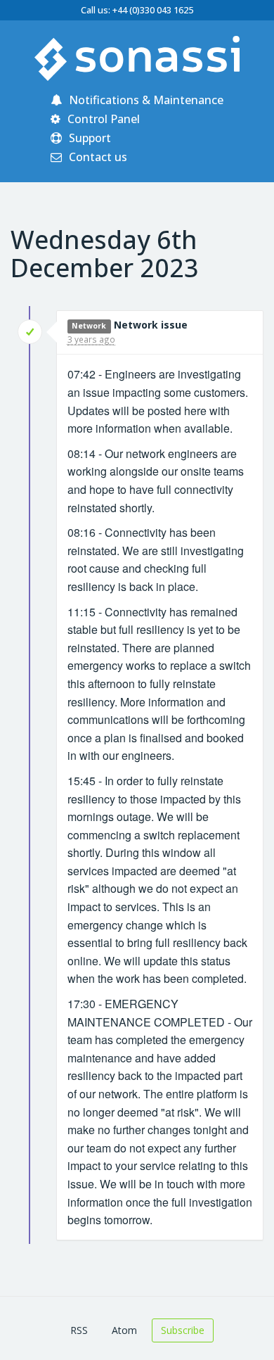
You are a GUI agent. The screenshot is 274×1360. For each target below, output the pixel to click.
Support (88, 138)
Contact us (96, 157)
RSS (79, 1330)
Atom (124, 1330)
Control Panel (102, 119)
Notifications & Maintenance (144, 100)
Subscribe (182, 1330)
